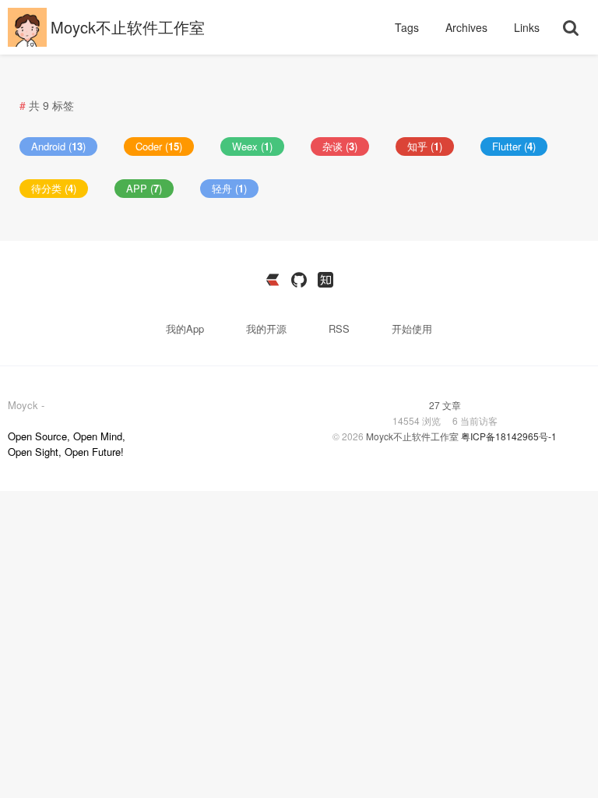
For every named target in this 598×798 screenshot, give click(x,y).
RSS (339, 328)
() (58, 146)
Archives (468, 27)
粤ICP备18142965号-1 (509, 436)
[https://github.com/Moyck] (299, 280)
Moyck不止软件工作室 (128, 27)
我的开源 (268, 328)
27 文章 (445, 404)
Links (527, 27)
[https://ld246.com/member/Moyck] (272, 280)
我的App (186, 328)
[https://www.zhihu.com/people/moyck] (325, 280)
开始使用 (412, 328)
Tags (408, 27)
